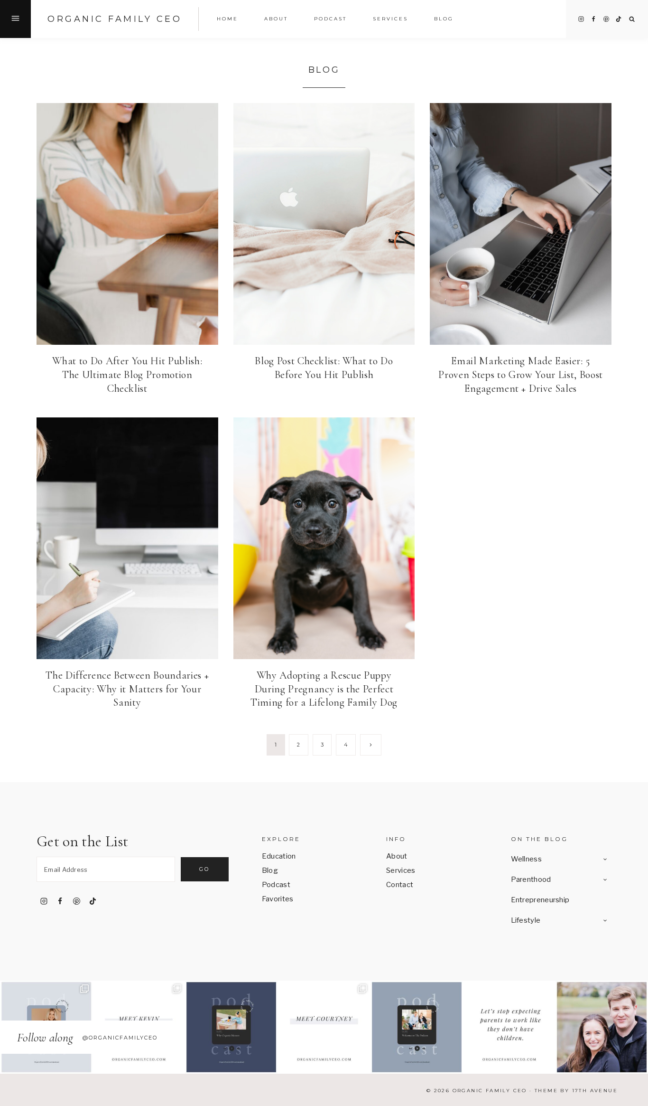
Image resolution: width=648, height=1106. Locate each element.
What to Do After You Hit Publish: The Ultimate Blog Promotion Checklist (127, 374)
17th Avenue (595, 1090)
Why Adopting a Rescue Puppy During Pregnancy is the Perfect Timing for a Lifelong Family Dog (324, 689)
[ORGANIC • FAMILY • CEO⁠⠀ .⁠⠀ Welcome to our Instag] (601, 1027)
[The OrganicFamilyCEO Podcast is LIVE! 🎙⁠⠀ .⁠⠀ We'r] (416, 1027)
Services (390, 19)
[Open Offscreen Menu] (15, 19)
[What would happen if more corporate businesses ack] (509, 1027)
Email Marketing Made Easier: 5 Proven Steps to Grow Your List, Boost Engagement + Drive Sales (520, 374)
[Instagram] (581, 19)
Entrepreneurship (540, 900)
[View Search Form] (632, 19)
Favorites (278, 899)
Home (227, 19)
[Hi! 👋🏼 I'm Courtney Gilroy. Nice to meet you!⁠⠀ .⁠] (324, 1027)
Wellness (526, 859)
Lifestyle (526, 920)
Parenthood (531, 879)
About (396, 856)
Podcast (330, 19)
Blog (444, 19)
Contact (399, 884)
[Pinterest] (606, 19)
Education (279, 856)
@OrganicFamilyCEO (120, 1037)
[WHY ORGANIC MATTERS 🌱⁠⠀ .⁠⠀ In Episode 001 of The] (231, 1027)
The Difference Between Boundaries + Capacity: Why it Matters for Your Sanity (127, 689)
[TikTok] (618, 19)
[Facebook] (593, 19)
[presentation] (127, 224)
